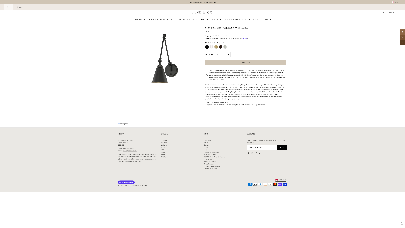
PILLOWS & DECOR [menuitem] (186, 19)
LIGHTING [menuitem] (214, 19)
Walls (163, 154)
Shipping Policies (210, 154)
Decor (163, 150)
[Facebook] (248, 153)
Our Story (207, 140)
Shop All (164, 140)
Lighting (164, 145)
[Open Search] (378, 12)
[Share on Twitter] (402, 37)
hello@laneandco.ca (129, 151)
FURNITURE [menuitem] (138, 19)
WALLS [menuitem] (202, 19)
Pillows (163, 152)
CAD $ (397, 2)
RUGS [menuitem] (173, 19)
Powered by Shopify (140, 185)
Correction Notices (210, 169)
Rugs (163, 147)
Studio (19, 7)
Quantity (209, 54)
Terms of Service (210, 162)
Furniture (164, 143)
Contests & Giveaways (212, 166)
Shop (9, 7)
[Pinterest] (256, 153)
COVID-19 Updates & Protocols (215, 157)
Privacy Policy (209, 159)
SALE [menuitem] (266, 19)
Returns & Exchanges (211, 152)
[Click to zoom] (197, 28)
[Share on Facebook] (402, 32)
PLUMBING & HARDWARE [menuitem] (234, 19)
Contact (206, 147)
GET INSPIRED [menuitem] (254, 19)
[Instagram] (252, 153)
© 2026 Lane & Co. (124, 185)
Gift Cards (164, 157)
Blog (205, 150)
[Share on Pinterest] (402, 42)
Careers (206, 145)
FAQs (206, 143)
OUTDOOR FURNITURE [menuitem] (156, 19)
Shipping (208, 36)
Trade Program (209, 164)
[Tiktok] (259, 153)
